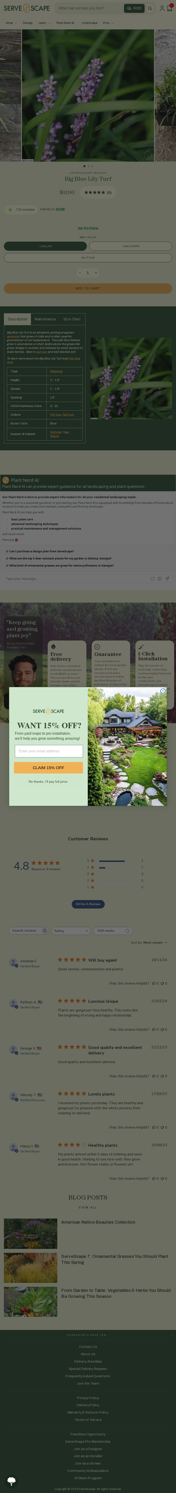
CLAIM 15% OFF (48, 767)
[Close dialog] (163, 691)
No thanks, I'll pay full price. (48, 781)
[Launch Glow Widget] (11, 1481)
